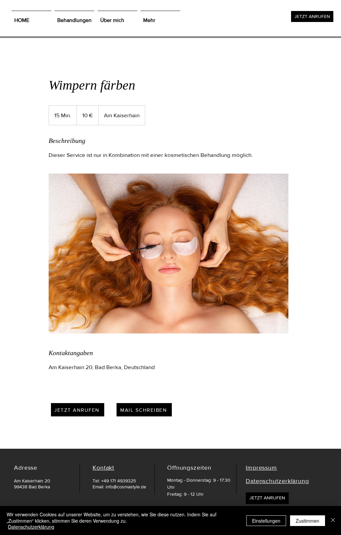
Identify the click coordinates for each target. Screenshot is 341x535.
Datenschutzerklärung (31, 526)
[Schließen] (333, 520)
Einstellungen (266, 520)
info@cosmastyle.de (126, 486)
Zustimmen (307, 520)
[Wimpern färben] (168, 253)
